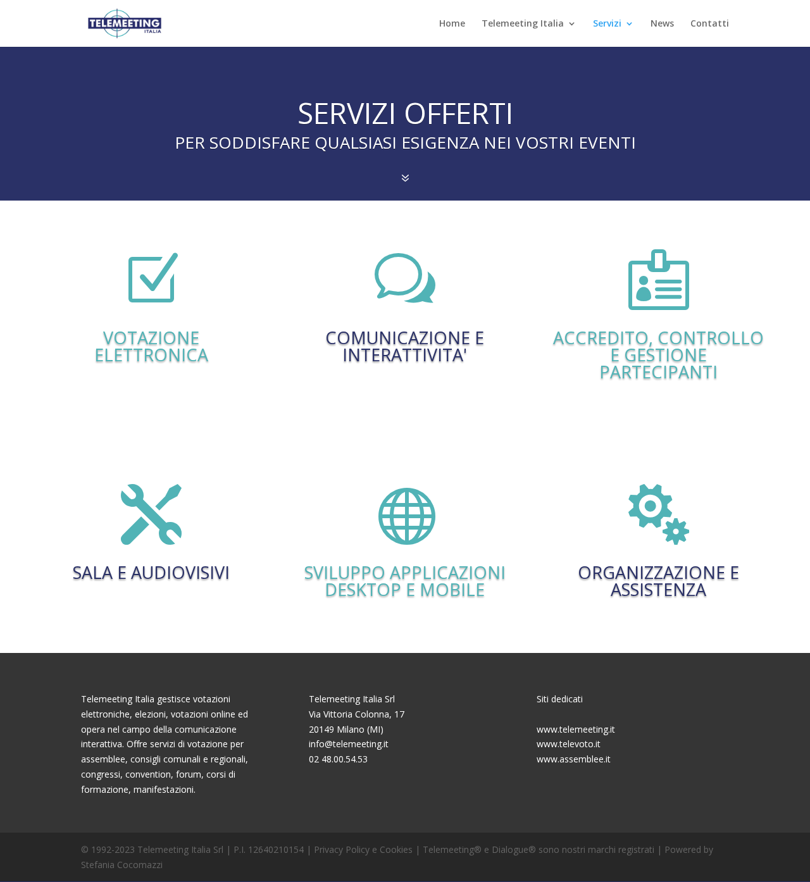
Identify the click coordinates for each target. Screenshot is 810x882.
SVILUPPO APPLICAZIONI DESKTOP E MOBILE (405, 581)
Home (452, 24)
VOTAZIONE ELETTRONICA (151, 346)
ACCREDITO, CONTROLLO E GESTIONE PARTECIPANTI (658, 354)
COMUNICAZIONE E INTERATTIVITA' (404, 346)
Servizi (607, 24)
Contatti (709, 24)
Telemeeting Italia (523, 24)
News (662, 24)
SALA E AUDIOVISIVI (151, 572)
